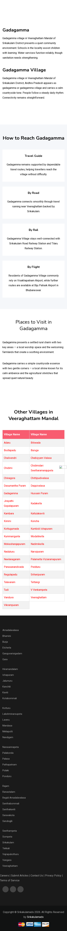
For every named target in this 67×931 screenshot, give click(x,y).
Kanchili (6, 686)
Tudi (6, 589)
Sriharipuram (38, 574)
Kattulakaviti (38, 513)
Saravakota (8, 815)
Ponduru (6, 776)
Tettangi (35, 582)
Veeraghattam (39, 597)
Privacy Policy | (54, 875)
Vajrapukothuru (10, 854)
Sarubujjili (7, 821)
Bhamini (6, 636)
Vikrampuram (11, 605)
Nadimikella (37, 544)
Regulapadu (10, 574)
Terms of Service (10, 880)
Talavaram (9, 582)
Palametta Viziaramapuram (46, 559)
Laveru (6, 719)
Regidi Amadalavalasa (14, 797)
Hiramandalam (10, 669)
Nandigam (7, 737)
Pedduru (35, 566)
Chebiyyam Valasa (41, 457)
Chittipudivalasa (40, 478)
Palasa (6, 758)
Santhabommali (10, 803)
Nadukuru (9, 551)
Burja (5, 641)
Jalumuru (7, 680)
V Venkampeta (39, 589)
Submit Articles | (20, 875)
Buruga (35, 450)
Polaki (5, 770)
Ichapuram (8, 674)
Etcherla (6, 647)
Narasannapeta (10, 747)
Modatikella (37, 536)
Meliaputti (7, 731)
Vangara (6, 860)
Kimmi (7, 521)
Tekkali (6, 848)
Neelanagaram (12, 559)
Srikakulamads (35, 916)
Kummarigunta (12, 536)
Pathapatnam (9, 764)
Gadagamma (11, 493)
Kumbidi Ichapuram (41, 528)
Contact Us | (37, 875)
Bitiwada (35, 442)
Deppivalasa (38, 485)
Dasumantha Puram (15, 485)
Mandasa (7, 725)
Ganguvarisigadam (12, 653)
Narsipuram (37, 551)
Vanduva (8, 597)
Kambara (9, 513)
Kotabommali (9, 698)
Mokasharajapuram (14, 544)
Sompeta (7, 836)
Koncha (35, 521)
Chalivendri (10, 457)
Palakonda (7, 752)
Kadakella (36, 503)
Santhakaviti (8, 809)
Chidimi (8, 468)
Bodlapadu (10, 450)
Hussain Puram (39, 493)
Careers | (5, 875)
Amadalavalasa (10, 630)
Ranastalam (8, 791)
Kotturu (6, 708)
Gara (4, 659)
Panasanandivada (14, 566)
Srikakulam (8, 842)
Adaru (7, 442)
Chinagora (9, 478)
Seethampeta (9, 830)
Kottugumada (11, 528)
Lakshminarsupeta (12, 713)
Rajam (5, 786)
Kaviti (5, 692)
